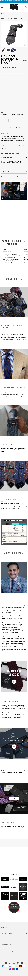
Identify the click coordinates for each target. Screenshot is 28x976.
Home (2, 13)
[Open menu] (3, 7)
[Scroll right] (26, 257)
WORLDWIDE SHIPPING (7, 157)
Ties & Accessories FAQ (7, 167)
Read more (3, 148)
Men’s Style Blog (20, 955)
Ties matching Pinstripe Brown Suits (11, 15)
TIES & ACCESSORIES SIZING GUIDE (10, 153)
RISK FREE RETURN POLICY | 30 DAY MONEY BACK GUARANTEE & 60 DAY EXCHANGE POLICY (12, 163)
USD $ (22, 7)
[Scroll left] (1, 257)
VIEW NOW (14, 798)
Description (4, 133)
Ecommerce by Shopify (15, 960)
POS (5, 960)
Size (2, 112)
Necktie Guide (13, 958)
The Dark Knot (7, 955)
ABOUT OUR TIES (5, 171)
